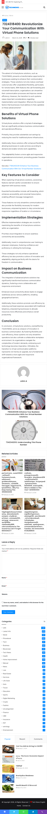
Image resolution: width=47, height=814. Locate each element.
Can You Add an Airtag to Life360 (29, 746)
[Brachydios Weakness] (8, 778)
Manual (5, 663)
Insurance (6, 719)
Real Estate (7, 674)
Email (4, 586)
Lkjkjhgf (19, 766)
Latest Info (7, 631)
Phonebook (7, 638)
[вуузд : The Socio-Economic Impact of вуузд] (8, 759)
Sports (5, 695)
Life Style (6, 681)
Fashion (6, 705)
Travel (5, 688)
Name (4, 578)
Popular (8, 739)
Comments (38, 739)
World (11, 15)
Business (6, 645)
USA (4, 628)
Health (5, 656)
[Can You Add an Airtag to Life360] (8, 749)
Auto (4, 684)
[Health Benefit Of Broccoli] (8, 788)
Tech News (7, 652)
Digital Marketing (9, 698)
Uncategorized (8, 709)
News (5, 666)
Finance (6, 712)
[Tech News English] (14, 7)
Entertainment (8, 730)
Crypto (5, 702)
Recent (22, 739)
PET (4, 723)
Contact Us (26, 806)
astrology (6, 726)
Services (6, 677)
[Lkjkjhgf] (8, 769)
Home (6, 15)
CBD (4, 716)
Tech (5, 642)
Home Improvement (10, 659)
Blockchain (7, 649)
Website (4, 594)
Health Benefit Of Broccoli (26, 785)
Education (6, 691)
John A (7, 38)
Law (4, 670)
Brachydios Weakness (25, 775)
